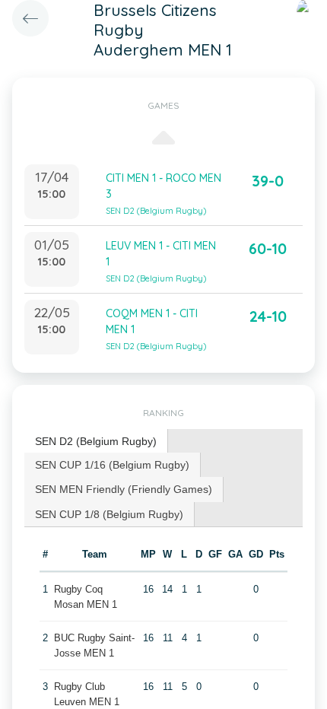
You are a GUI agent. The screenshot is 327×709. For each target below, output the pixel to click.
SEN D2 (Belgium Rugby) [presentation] (96, 441)
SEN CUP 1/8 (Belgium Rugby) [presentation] (109, 514)
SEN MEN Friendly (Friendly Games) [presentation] (123, 489)
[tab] (96, 441)
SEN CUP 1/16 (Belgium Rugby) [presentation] (112, 465)
